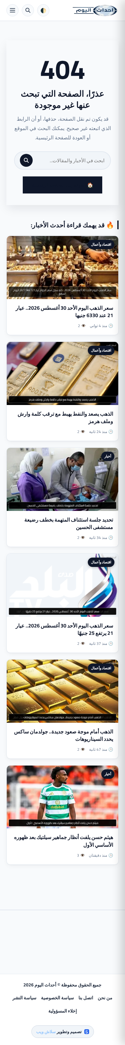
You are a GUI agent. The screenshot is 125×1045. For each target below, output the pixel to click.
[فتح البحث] (28, 10)
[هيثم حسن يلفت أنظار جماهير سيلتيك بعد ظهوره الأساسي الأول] (62, 797)
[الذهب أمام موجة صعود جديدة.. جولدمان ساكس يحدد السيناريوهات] (62, 691)
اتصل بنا (86, 997)
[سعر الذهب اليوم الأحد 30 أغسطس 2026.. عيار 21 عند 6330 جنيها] (62, 267)
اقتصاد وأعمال (101, 244)
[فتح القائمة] (12, 10)
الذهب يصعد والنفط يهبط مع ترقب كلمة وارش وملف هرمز (65, 417)
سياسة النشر (25, 997)
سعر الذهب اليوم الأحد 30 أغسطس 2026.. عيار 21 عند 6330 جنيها (64, 311)
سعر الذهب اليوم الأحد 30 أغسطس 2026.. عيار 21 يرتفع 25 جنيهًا (64, 629)
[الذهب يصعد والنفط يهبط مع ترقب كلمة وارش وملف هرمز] (62, 373)
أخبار (107, 456)
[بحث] (26, 160)
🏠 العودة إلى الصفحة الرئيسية (62, 185)
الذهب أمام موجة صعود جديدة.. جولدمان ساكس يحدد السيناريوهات (63, 735)
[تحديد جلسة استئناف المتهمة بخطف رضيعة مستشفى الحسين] (62, 479)
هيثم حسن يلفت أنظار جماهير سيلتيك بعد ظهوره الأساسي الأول (63, 840)
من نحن (105, 997)
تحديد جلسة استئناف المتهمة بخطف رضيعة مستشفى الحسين (68, 523)
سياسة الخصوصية (57, 997)
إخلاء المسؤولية (62, 1011)
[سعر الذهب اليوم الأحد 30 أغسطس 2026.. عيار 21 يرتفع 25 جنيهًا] (62, 585)
